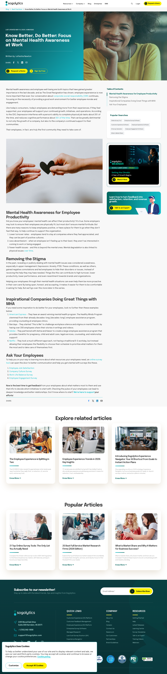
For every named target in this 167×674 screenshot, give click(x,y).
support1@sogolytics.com (30, 635)
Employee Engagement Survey (23, 378)
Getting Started (138, 618)
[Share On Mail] (26, 63)
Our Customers (111, 635)
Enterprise (98, 4)
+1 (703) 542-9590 (25, 630)
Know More (14, 478)
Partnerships (110, 639)
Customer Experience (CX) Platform (79, 618)
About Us (109, 618)
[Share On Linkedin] (22, 63)
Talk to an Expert (139, 635)
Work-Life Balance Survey (21, 375)
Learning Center (138, 628)
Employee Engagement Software (134, 129)
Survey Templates (139, 632)
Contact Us (110, 628)
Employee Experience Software (140, 124)
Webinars (136, 642)
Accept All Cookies (34, 666)
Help (134, 621)
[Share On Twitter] (18, 63)
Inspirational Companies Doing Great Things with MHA (132, 101)
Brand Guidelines (112, 642)
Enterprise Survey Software (132, 120)
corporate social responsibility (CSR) (71, 96)
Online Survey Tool (116, 120)
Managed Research (74, 632)
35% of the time (63, 118)
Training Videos (138, 639)
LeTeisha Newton (23, 56)
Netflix (12, 341)
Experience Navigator (74, 639)
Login (138, 4)
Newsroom (110, 632)
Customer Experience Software (120, 124)
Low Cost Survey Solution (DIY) (78, 635)
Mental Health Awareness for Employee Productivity (133, 94)
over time (28, 251)
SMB (106, 4)
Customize (14, 666)
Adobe (12, 331)
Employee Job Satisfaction (21, 368)
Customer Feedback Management (79, 621)
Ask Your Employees (118, 105)
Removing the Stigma (118, 97)
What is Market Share (117, 133)
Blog (89, 4)
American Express (17, 314)
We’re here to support (84, 392)
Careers (109, 625)
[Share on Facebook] (14, 63)
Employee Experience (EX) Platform (79, 625)
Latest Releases (138, 625)
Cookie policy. (44, 657)
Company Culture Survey (20, 371)
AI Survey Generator (116, 129)
